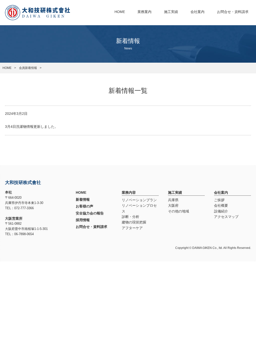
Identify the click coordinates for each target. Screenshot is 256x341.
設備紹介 (221, 211)
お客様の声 (84, 206)
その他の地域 (178, 211)
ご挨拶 (219, 200)
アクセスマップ (226, 217)
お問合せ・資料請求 (232, 12)
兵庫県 (173, 200)
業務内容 (129, 192)
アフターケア (132, 228)
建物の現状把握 (134, 222)
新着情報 (83, 199)
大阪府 (173, 205)
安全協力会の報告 (90, 213)
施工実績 (171, 12)
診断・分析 (130, 217)
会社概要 (221, 205)
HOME (119, 12)
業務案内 (145, 12)
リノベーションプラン (139, 200)
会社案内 (197, 12)
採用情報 (83, 220)
